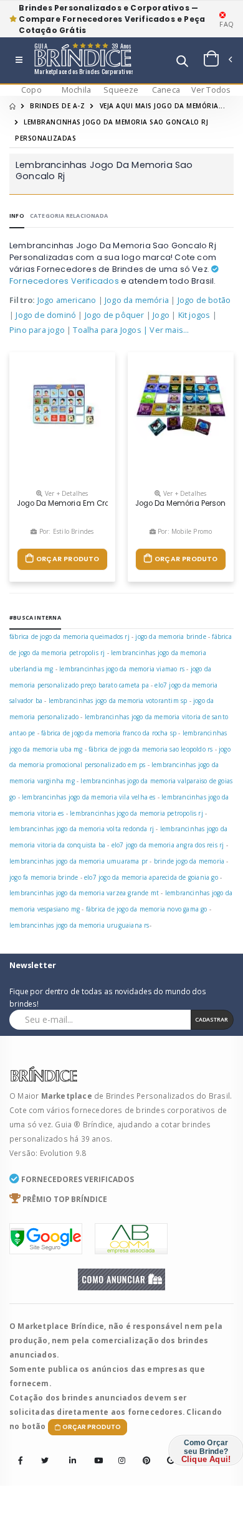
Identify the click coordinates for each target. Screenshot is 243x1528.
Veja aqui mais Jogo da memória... (163, 105)
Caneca (166, 90)
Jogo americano (67, 300)
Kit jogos (194, 315)
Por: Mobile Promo (184, 531)
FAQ (226, 24)
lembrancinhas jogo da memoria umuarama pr (78, 861)
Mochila (76, 90)
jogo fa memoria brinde (43, 877)
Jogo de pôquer (115, 315)
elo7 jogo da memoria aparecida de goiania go (151, 877)
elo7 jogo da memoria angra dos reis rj (168, 845)
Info (16, 216)
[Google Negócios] (167, 1452)
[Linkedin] (69, 1452)
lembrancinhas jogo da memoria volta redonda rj (81, 828)
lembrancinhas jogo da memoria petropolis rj (136, 813)
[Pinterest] (142, 1452)
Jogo (161, 315)
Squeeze (120, 90)
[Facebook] (20, 1461)
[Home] (12, 105)
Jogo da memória (137, 300)
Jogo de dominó (46, 315)
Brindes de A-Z (57, 105)
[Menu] (19, 60)
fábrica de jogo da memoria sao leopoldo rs (150, 749)
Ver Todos (211, 90)
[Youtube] (94, 1452)
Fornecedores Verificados (64, 281)
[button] (182, 62)
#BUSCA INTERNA (35, 617)
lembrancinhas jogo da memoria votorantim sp (118, 700)
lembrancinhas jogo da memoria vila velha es (89, 797)
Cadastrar (211, 1019)
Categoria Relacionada (69, 216)
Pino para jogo (37, 330)
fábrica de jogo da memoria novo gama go (146, 909)
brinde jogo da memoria (189, 861)
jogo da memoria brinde (170, 636)
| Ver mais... (166, 330)
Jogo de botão (204, 300)
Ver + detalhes (65, 493)
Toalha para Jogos (107, 330)
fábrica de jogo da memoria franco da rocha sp (108, 733)
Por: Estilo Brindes (65, 531)
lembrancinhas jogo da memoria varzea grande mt (84, 892)
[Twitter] (45, 1461)
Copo (31, 90)
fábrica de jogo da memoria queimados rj (69, 636)
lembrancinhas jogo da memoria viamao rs (121, 668)
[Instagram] (118, 1452)
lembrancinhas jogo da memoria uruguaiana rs (79, 925)
